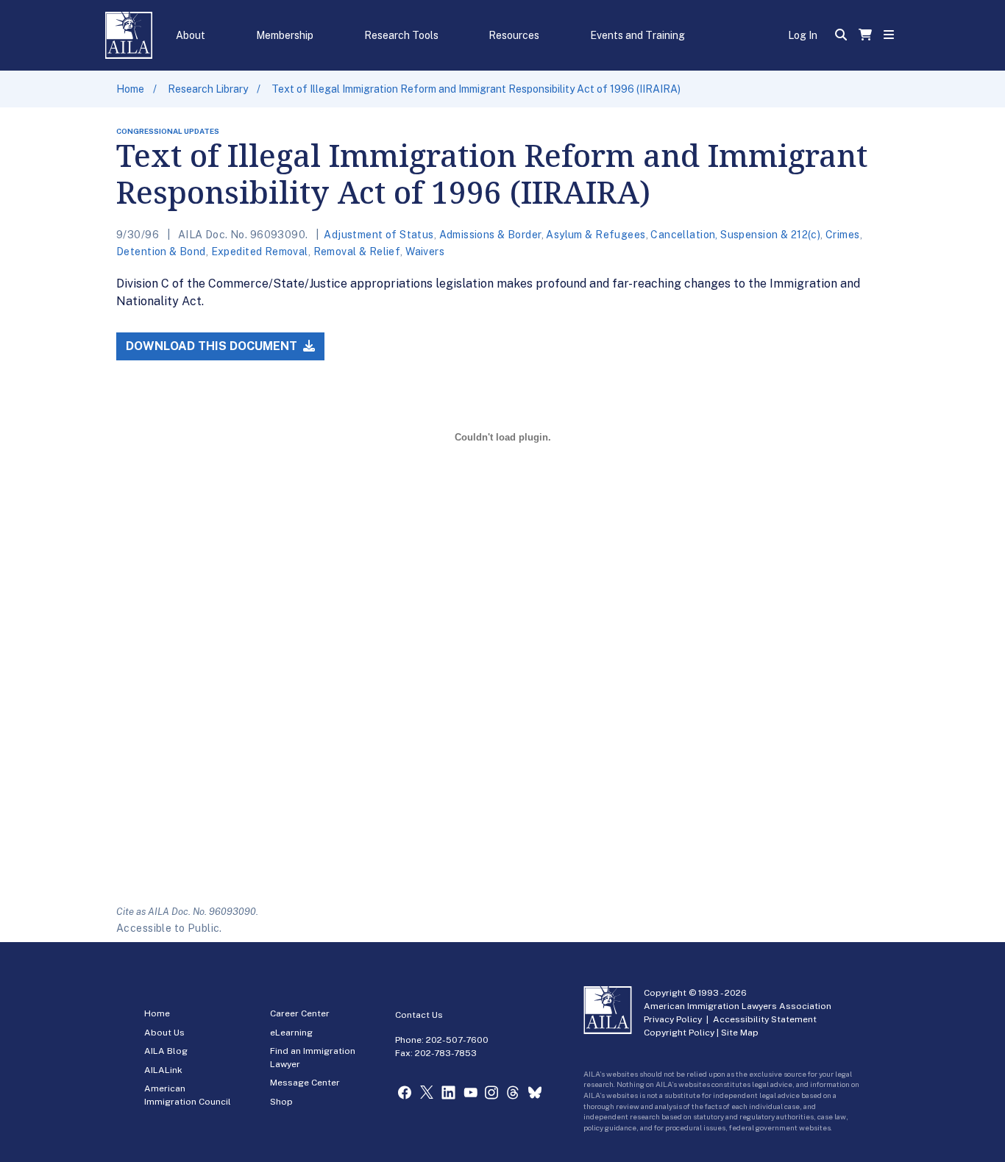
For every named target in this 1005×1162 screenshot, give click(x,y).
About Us (164, 1032)
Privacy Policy (673, 1019)
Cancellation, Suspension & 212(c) (735, 234)
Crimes (842, 234)
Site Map (740, 1032)
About (190, 35)
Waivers (424, 251)
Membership (284, 35)
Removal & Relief (357, 251)
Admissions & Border (490, 234)
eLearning (291, 1032)
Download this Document (213, 346)
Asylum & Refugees (595, 234)
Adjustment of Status (378, 234)
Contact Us (419, 1015)
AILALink (163, 1070)
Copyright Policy (679, 1032)
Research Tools (401, 35)
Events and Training (637, 35)
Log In (802, 35)
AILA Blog (166, 1051)
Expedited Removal (259, 251)
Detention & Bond (161, 251)
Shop (281, 1102)
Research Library (208, 89)
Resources (514, 35)
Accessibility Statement (765, 1019)
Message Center (305, 1082)
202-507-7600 (457, 1040)
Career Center (300, 1013)
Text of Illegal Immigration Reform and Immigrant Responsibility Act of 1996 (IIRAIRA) (476, 89)
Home (130, 89)
